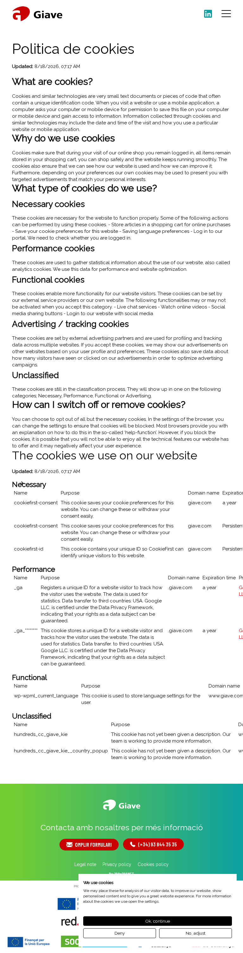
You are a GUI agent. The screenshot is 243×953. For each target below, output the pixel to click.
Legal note (85, 864)
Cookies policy (153, 864)
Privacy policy (117, 864)
